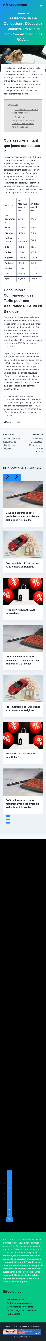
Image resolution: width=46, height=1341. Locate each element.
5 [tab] (9, 1193)
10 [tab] (9, 1219)
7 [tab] (9, 1203)
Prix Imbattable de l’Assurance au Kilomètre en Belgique (11, 441)
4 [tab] (9, 1188)
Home (8, 1326)
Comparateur (23, 13)
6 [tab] (9, 1198)
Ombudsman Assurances (19, 1303)
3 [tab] (9, 1183)
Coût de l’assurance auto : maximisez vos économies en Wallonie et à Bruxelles (22, 516)
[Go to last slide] (7, 477)
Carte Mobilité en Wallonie (20, 1307)
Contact (15, 1326)
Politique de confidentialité (30, 1326)
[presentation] (23, 494)
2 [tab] (9, 1178)
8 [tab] (9, 1209)
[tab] (8, 816)
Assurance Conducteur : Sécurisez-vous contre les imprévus (36, 443)
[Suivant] (16, 477)
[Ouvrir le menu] (41, 5)
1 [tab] (9, 1173)
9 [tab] (9, 1214)
